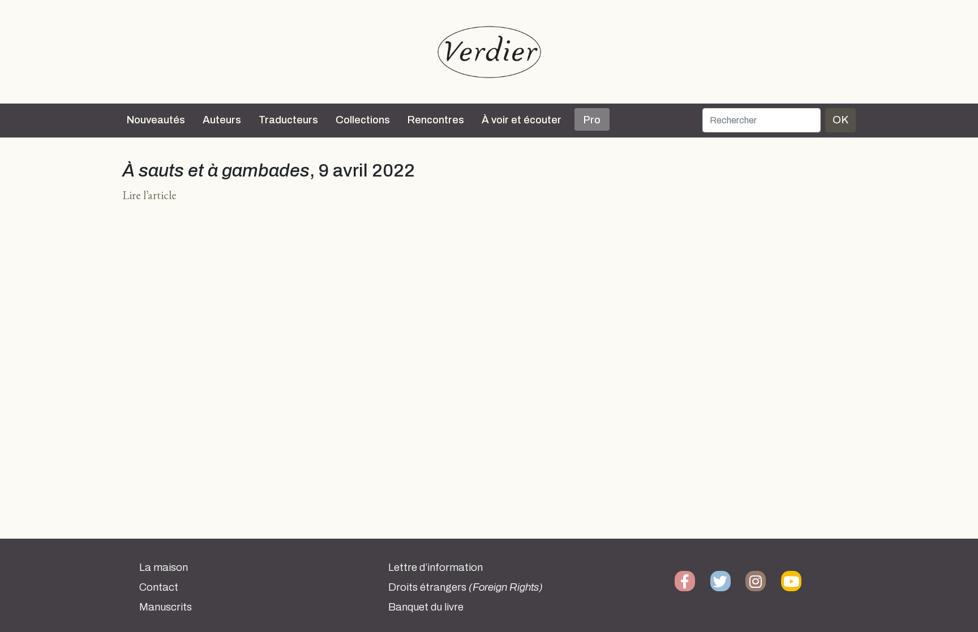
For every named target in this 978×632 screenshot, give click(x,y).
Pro (592, 120)
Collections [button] (363, 120)
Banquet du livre (426, 607)
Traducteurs (288, 120)
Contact (158, 587)
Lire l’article (149, 195)
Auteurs (222, 120)
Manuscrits (165, 607)
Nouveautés (156, 120)
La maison (163, 567)
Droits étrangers (465, 587)
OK (840, 120)
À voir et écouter (521, 120)
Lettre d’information (435, 567)
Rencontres (436, 120)
